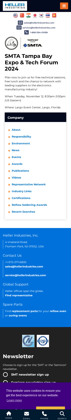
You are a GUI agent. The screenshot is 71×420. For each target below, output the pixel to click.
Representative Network (29, 184)
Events (16, 157)
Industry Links (21, 191)
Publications (20, 170)
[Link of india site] (28, 15)
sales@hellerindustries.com (39, 22)
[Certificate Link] (28, 340)
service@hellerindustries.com (39, 27)
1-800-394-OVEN (39, 32)
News (15, 150)
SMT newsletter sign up (30, 374)
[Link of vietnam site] (54, 15)
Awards (17, 164)
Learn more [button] (14, 400)
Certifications (21, 198)
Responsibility (21, 136)
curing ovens (18, 315)
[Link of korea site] (41, 15)
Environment (21, 143)
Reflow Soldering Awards (29, 205)
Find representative (19, 295)
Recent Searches (23, 211)
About (16, 129)
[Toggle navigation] (64, 5)
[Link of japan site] (35, 15)
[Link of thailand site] (48, 15)
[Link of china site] (22, 15)
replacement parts (25, 311)
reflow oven (58, 311)
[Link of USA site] (15, 15)
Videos (16, 177)
